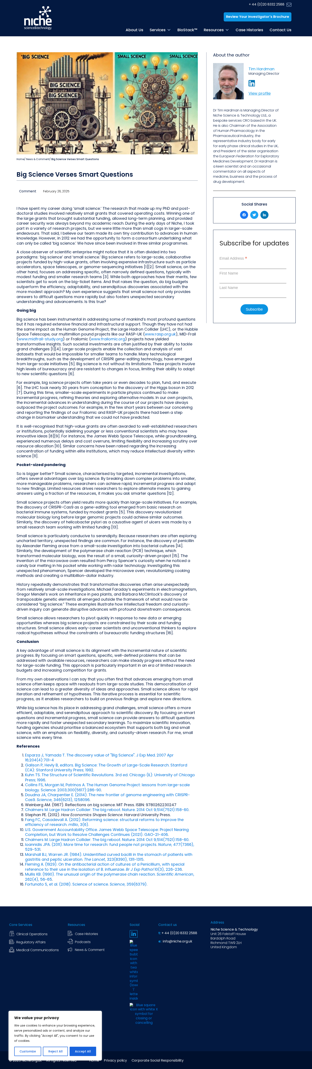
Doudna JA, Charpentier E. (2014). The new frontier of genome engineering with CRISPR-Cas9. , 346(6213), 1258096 (107, 797)
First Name (228, 273)
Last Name (228, 288)
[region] (55, 1036)
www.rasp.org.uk (160, 334)
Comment (27, 191)
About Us (134, 29)
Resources (214, 29)
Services (158, 29)
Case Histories (249, 29)
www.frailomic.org (108, 339)
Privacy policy (115, 1060)
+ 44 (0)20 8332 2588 (266, 4)
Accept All (83, 1051)
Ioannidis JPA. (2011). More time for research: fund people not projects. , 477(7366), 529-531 (109, 847)
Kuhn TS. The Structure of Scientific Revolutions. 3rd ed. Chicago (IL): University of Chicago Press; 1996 (110, 777)
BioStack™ (187, 29)
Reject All (55, 1051)
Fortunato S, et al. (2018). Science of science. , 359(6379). (86, 884)
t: (160, 933)
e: (160, 941)
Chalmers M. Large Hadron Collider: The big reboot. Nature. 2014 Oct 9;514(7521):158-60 (106, 809)
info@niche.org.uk (177, 941)
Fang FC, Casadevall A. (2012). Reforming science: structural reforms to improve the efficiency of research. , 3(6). (104, 822)
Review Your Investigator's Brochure (257, 16)
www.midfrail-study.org (40, 339)
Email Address (233, 258)
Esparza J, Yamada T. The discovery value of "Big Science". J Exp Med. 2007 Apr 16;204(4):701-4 (99, 757)
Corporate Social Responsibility (158, 1060)
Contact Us (280, 29)
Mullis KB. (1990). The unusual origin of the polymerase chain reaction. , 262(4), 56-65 (109, 877)
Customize (28, 1051)
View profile (260, 93)
